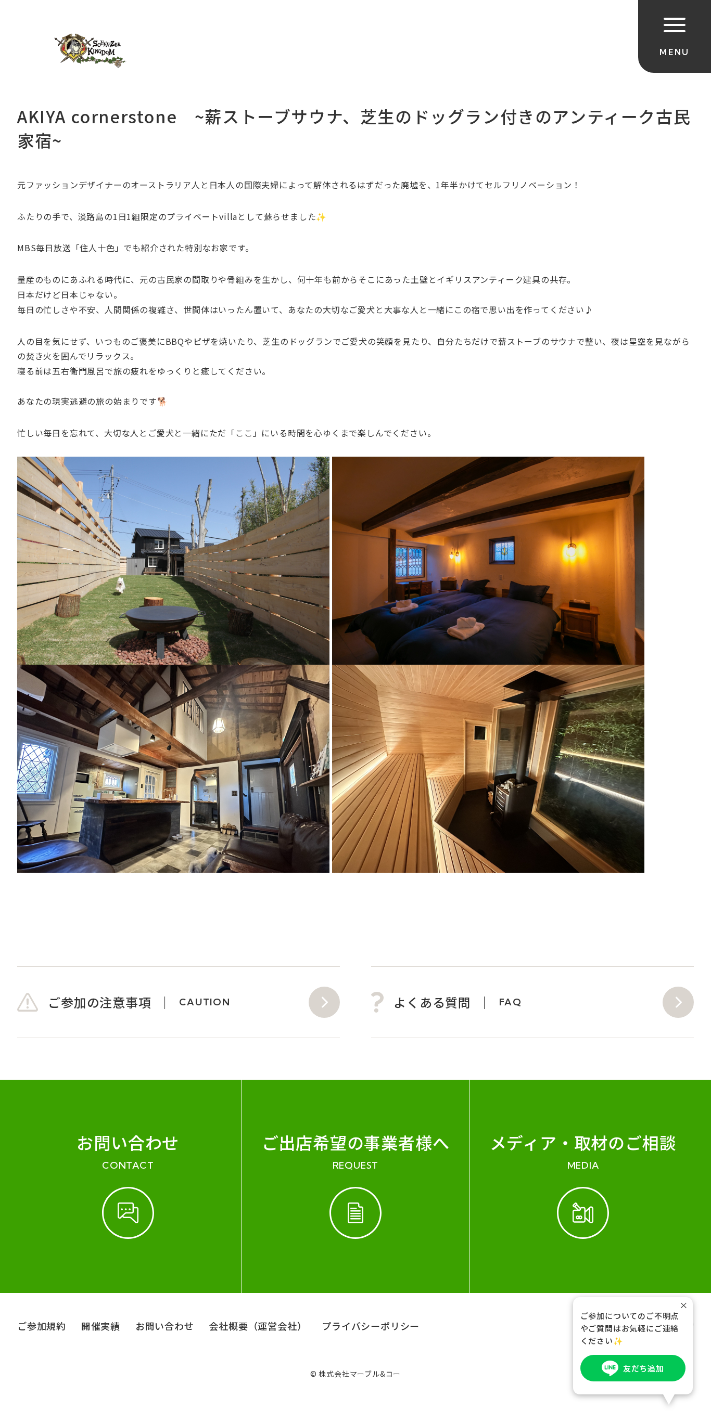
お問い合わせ (164, 1326)
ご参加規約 (41, 1326)
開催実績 (100, 1326)
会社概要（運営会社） (258, 1326)
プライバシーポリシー (371, 1326)
